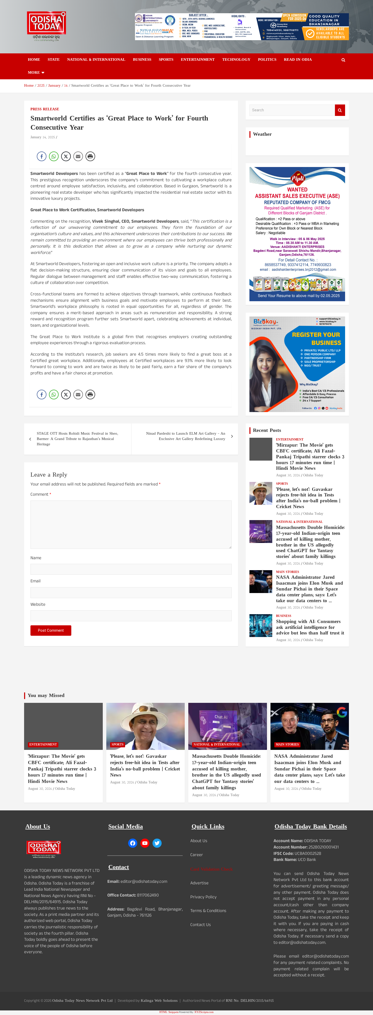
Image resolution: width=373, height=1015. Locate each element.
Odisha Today (313, 475)
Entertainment (198, 60)
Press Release (44, 109)
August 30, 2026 (288, 475)
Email (35, 582)
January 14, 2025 (42, 137)
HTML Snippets (168, 1012)
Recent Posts (267, 430)
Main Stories (287, 572)
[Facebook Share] (41, 156)
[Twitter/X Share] (66, 156)
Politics (267, 60)
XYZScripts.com (204, 1012)
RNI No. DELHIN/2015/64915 (250, 1001)
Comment (40, 495)
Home (34, 60)
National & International (96, 60)
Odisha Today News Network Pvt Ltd (82, 1001)
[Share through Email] (78, 156)
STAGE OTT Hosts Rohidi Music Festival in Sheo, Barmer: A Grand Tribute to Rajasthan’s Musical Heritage (77, 439)
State (54, 60)
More (34, 73)
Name (35, 559)
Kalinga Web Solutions (159, 1001)
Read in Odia (298, 60)
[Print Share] (90, 156)
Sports (166, 60)
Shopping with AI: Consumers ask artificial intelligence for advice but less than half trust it (310, 627)
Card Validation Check (211, 869)
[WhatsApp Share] (54, 156)
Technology (236, 60)
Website (37, 605)
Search (340, 110)
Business (142, 60)
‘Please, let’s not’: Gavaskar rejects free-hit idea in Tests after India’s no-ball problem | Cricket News (308, 498)
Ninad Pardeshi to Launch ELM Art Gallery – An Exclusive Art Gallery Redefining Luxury (185, 436)
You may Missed (46, 696)
